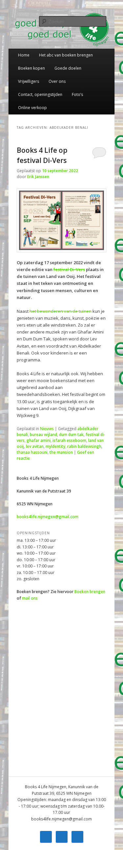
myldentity (55, 446)
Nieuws (47, 428)
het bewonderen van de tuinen (61, 311)
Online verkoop (32, 107)
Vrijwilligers (28, 81)
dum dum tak (71, 434)
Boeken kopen (31, 68)
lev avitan (35, 446)
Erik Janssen (38, 176)
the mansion (61, 452)
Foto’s (77, 94)
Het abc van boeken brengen (66, 55)
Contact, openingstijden (40, 94)
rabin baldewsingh (84, 446)
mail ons (30, 598)
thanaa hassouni (32, 452)
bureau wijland (43, 434)
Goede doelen (67, 68)
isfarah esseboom (69, 440)
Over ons (57, 81)
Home (24, 55)
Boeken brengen (89, 591)
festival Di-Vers (69, 269)
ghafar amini (39, 440)
